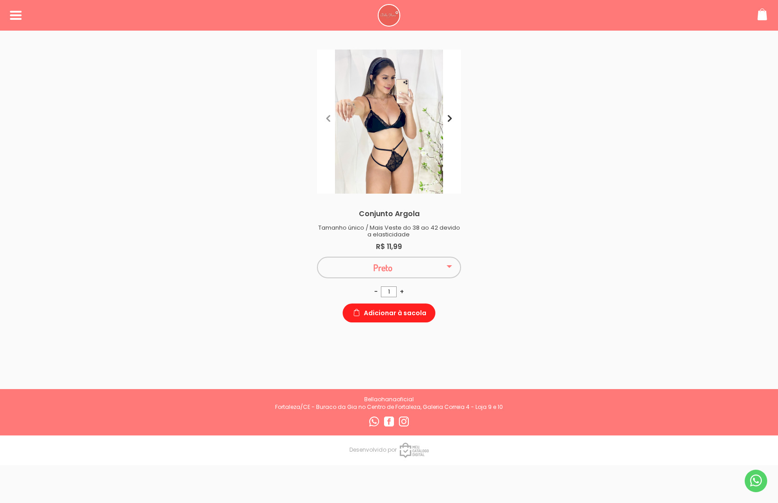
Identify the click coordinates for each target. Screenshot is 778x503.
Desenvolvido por (373, 449)
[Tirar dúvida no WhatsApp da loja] (756, 480)
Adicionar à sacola (395, 312)
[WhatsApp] (374, 424)
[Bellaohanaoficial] (389, 21)
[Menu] (16, 15)
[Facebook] (389, 424)
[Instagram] (404, 424)
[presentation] (328, 118)
